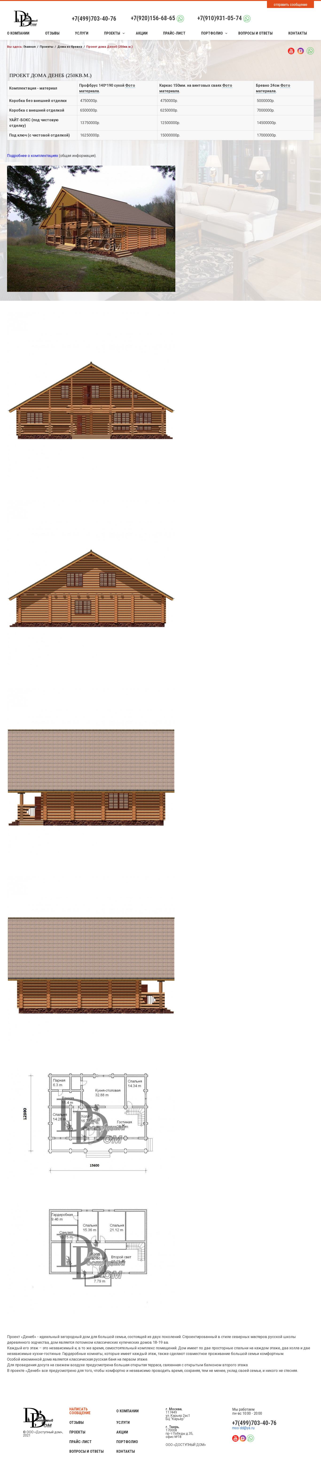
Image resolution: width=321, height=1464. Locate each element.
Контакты (297, 33)
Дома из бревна (69, 46)
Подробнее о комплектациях (32, 155)
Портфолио (212, 33)
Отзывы (52, 33)
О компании (18, 33)
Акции (142, 33)
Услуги (81, 33)
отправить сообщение (290, 4)
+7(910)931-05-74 (219, 18)
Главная (29, 46)
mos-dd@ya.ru (243, 1428)
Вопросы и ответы (255, 33)
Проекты (112, 33)
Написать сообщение (79, 1411)
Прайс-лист (174, 33)
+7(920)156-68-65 (153, 18)
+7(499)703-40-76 (94, 18)
